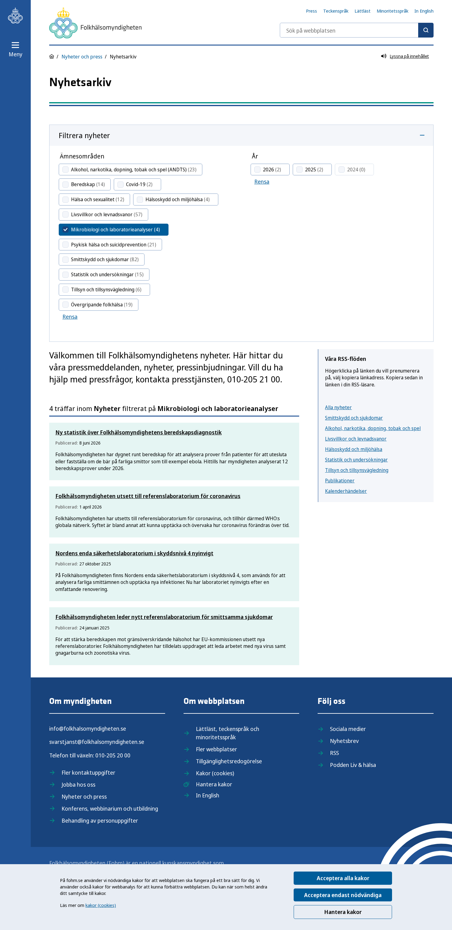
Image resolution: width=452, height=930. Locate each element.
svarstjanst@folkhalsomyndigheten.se (96, 741)
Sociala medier (348, 728)
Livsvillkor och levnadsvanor (356, 438)
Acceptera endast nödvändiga (343, 895)
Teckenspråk (335, 11)
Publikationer (340, 480)
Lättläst (363, 11)
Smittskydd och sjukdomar (354, 417)
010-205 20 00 (112, 755)
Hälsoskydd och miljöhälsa (353, 449)
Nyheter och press (81, 56)
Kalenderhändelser (346, 491)
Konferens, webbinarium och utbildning (109, 808)
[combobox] (357, 30)
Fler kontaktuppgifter (88, 772)
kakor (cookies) (100, 905)
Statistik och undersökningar (356, 459)
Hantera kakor (343, 912)
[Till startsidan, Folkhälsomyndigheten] (15, 15)
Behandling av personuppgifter (99, 820)
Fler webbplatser (216, 749)
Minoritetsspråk (392, 11)
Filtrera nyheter (84, 135)
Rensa (69, 316)
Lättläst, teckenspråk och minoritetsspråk (227, 733)
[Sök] (426, 30)
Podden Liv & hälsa (353, 764)
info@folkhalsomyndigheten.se (87, 728)
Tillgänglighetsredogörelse (229, 761)
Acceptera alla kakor (343, 878)
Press (311, 11)
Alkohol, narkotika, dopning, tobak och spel (373, 428)
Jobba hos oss (78, 784)
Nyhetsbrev (344, 740)
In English (424, 11)
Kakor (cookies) (215, 773)
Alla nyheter (338, 407)
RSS (334, 752)
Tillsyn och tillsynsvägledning (356, 470)
